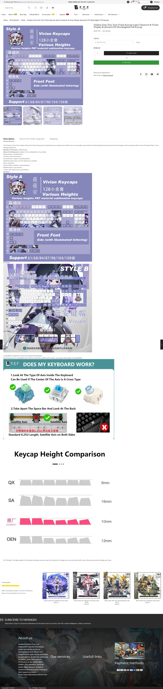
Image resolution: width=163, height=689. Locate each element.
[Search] (29, 8)
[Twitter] (36, 8)
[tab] (8, 139)
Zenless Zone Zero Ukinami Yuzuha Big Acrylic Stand (86, 601)
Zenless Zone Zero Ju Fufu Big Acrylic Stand (147, 600)
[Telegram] (157, 74)
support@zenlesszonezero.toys (33, 2)
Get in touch (108, 75)
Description (8, 139)
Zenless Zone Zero (21, 688)
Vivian (23, 20)
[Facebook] (141, 74)
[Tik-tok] (47, 8)
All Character (14, 20)
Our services (60, 656)
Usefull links (92, 656)
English (136, 1)
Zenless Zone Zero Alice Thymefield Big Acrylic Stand (117, 601)
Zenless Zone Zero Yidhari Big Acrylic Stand (56, 600)
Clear (138, 42)
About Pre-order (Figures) (31, 139)
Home (5, 20)
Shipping (54, 139)
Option (96, 38)
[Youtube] (53, 8)
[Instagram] (41, 8)
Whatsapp (22, 677)
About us (25, 638)
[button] (131, 2)
